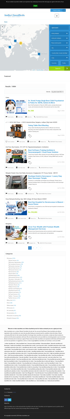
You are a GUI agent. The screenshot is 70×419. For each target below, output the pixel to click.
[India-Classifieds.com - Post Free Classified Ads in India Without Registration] (14, 15)
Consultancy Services (16, 264)
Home (5, 22)
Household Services (16, 277)
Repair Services (14, 286)
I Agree (35, 5)
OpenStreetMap (40, 70)
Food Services (14, 271)
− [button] (2, 29)
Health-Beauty (15, 275)
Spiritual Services (15, 290)
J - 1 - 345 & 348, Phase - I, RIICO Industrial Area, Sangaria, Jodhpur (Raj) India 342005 (31, 122)
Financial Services (15, 270)
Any (53, 48)
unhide (14, 392)
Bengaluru (9, 224)
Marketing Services (16, 283)
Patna (7, 97)
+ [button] (2, 27)
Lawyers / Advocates (16, 279)
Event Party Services (16, 268)
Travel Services (15, 294)
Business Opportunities (17, 262)
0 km (53, 58)
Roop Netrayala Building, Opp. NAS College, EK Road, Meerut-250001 (26, 199)
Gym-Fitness (14, 273)
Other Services (15, 298)
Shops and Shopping (16, 288)
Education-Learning (16, 266)
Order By (48, 91)
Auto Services (14, 260)
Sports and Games (15, 292)
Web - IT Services (15, 296)
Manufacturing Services (17, 281)
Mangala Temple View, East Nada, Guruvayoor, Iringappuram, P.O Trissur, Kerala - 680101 (32, 173)
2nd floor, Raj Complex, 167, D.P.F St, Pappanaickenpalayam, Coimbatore (27, 147)
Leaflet (33, 70)
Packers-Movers (15, 285)
